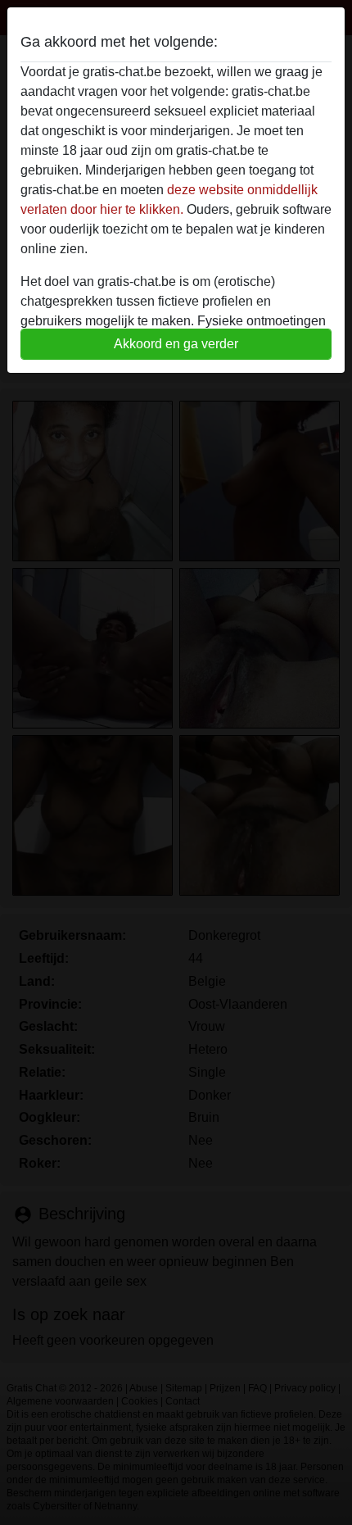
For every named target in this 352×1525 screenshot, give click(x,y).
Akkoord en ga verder (176, 344)
